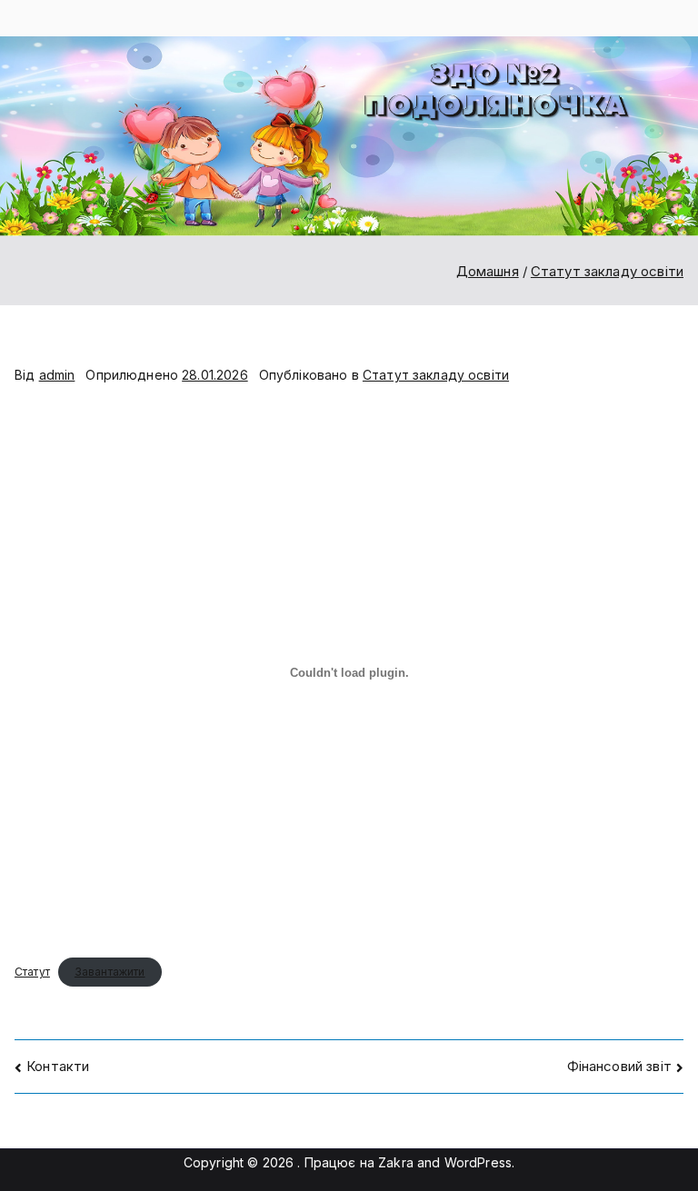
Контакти (57, 1066)
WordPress (478, 1162)
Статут (32, 971)
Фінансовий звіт (619, 1066)
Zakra (396, 1162)
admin (57, 374)
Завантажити (110, 971)
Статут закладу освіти (436, 374)
